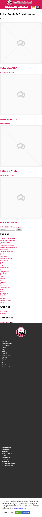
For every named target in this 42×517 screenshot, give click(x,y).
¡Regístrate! (22, 7)
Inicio (1, 10)
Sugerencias (4, 249)
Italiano (2, 278)
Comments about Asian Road (9, 244)
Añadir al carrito (9, 72)
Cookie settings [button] (8, 512)
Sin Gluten (3, 273)
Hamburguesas (5, 288)
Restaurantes (4, 267)
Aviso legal (3, 256)
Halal (1, 269)
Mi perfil (2, 262)
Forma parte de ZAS (6, 251)
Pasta (2, 284)
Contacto (3, 255)
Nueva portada (5, 242)
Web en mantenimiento (7, 240)
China (2, 277)
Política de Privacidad (7, 246)
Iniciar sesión (11, 7)
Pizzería (2, 298)
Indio (1, 289)
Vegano (2, 280)
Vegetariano (4, 293)
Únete (2, 253)
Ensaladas (3, 282)
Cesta (2, 302)
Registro (2, 264)
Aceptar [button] (18, 512)
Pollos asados (4, 271)
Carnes (2, 275)
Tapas (2, 291)
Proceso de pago (5, 300)
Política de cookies (6, 258)
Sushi (1, 297)
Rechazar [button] (26, 512)
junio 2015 (3, 311)
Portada (2, 266)
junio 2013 (3, 313)
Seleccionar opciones (16, 124)
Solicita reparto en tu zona (8, 247)
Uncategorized (4, 322)
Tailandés (3, 295)
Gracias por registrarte (7, 238)
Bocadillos (3, 286)
